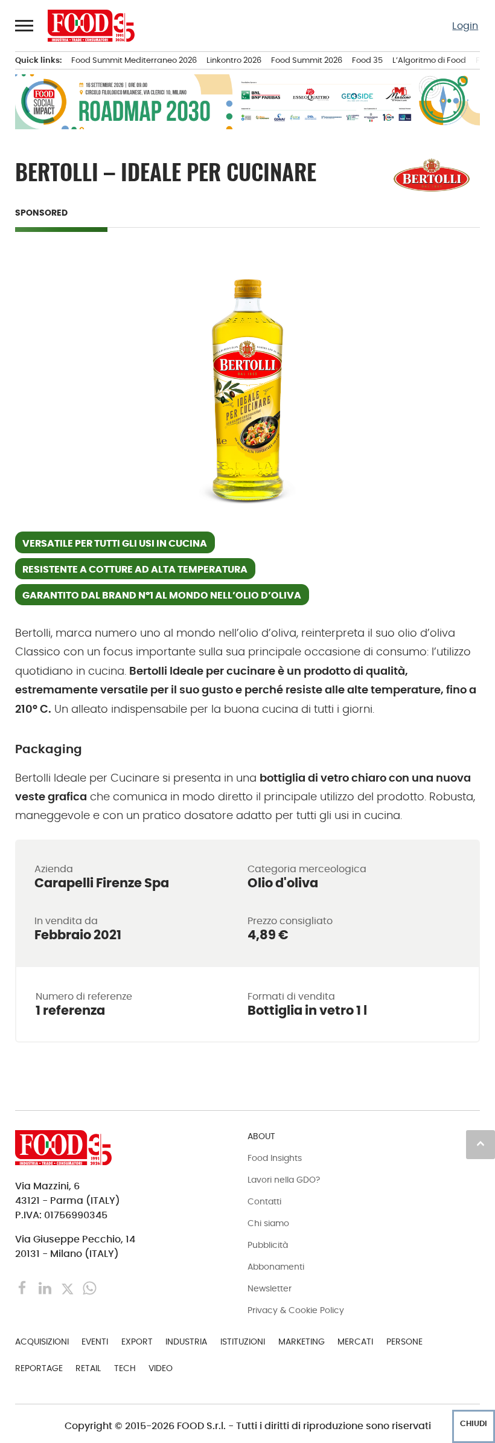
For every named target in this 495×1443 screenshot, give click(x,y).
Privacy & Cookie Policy (296, 1310)
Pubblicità (268, 1245)
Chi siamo (268, 1223)
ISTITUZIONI (242, 1341)
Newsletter (270, 1288)
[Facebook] (24, 1287)
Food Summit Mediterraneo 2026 (134, 60)
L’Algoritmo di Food (429, 60)
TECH (125, 1368)
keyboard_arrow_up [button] (480, 1143)
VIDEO (160, 1368)
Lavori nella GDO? (284, 1180)
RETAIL (88, 1368)
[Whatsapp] (89, 1287)
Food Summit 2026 (306, 60)
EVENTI (94, 1341)
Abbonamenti (276, 1267)
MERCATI (355, 1341)
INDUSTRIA (186, 1341)
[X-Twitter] (68, 1287)
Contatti (264, 1201)
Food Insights (275, 1158)
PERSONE (404, 1341)
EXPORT (137, 1341)
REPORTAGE (39, 1368)
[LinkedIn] (46, 1287)
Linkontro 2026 (233, 60)
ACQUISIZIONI (42, 1341)
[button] (24, 25)
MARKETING (301, 1341)
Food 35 (367, 60)
